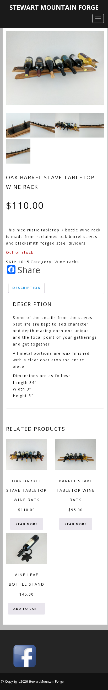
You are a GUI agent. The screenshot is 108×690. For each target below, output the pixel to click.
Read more (26, 524)
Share (29, 270)
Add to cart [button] (26, 609)
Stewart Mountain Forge (54, 7)
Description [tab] (26, 287)
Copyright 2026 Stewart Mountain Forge (34, 681)
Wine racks (67, 261)
